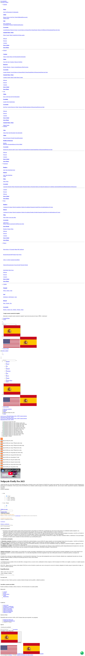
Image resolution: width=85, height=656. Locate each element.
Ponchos (62, 186)
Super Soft (10, 96)
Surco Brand (6, 226)
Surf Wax (5, 107)
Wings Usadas (6, 35)
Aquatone (12, 259)
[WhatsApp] (82, 653)
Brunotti (5, 254)
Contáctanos (3, 521)
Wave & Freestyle (7, 138)
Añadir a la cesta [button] (4, 509)
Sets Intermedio (19, 132)
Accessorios (5, 27)
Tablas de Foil (17, 62)
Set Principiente (8, 12)
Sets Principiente (11, 132)
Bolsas (4, 223)
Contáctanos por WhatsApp (9, 620)
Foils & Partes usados (20, 35)
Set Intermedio (15, 12)
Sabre (4, 270)
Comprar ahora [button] (4, 511)
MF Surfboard (21, 249)
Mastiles (15, 24)
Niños (4, 178)
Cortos (13, 170)
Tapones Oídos (22, 107)
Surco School (6, 45)
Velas (4, 130)
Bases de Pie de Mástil (17, 144)
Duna (17, 254)
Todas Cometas (6, 56)
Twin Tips (5, 62)
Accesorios (5, 184)
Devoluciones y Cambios (8, 607)
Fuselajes (11, 24)
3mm (7, 170)
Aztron (15, 259)
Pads (8, 101)
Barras (11, 56)
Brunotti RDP (10, 254)
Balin (18, 259)
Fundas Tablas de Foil (38, 29)
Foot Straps (31, 29)
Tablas (4, 14)
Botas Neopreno (15, 186)
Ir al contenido (4, 1)
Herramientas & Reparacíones (31, 107)
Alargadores (10, 144)
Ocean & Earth (17, 264)
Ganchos (26, 67)
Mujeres (5, 172)
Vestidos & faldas (34, 212)
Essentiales (5, 99)
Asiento (16, 67)
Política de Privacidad (8, 609)
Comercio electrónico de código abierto (25, 654)
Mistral (16, 249)
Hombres (5, 167)
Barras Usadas (20, 77)
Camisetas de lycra (48, 186)
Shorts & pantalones (17, 207)
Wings (4, 9)
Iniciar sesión (6, 348)
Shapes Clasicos (6, 17)
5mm (11, 170)
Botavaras (5, 144)
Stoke (9, 270)
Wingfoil (5, 410)
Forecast (5, 40)
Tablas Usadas (12, 35)
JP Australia (11, 249)
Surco (12, 270)
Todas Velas (5, 132)
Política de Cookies (7, 612)
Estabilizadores (20, 24)
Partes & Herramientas (48, 29)
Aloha (4, 259)
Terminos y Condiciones (8, 606)
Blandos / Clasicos (10, 67)
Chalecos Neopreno (31, 186)
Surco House (6, 47)
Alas (4, 12)
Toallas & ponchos (10, 223)
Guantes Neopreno (23, 186)
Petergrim (23, 264)
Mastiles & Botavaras (8, 140)
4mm (9, 170)
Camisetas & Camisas (7, 207)
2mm (4, 170)
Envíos (4, 593)
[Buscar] (16, 360)
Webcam (5, 38)
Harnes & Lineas (13, 29)
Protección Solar (56, 29)
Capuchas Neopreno (7, 186)
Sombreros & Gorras (48, 207)
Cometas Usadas (6, 77)
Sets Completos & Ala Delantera (7, 24)
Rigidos (4, 67)
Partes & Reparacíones (36, 72)
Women (9, 229)
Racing (16, 138)
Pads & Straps (25, 72)
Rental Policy (6, 596)
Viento (4, 595)
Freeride (12, 138)
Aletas (10, 101)
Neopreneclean (10, 264)
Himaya (5, 249)
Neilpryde (5, 264)
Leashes (5, 29)
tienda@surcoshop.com (8, 619)
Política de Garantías (7, 608)
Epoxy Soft (5, 96)
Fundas (29, 72)
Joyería (15, 223)
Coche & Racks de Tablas (12, 107)
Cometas (5, 54)
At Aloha (8, 259)
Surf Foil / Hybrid (14, 17)
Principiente (20, 138)
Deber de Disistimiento (8, 611)
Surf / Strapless (11, 62)
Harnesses (5, 64)
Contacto (5, 43)
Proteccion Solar (44, 72)
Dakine (14, 254)
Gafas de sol (5, 222)
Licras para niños (12, 217)
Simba (7, 270)
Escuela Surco (6, 594)
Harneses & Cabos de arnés (9, 149)
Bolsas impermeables (56, 186)
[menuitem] (5, 4)
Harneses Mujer (21, 67)
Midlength (20, 17)
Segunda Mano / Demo (8, 32)
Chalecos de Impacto (25, 29)
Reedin (26, 264)
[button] (14, 416)
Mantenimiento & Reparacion (70, 186)
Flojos (20, 254)
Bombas (8, 29)
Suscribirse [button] (15, 629)
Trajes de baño (41, 207)
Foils (4, 21)
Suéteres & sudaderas (25, 207)
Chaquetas (32, 207)
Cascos (19, 29)
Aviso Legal (6, 605)
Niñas (7, 181)
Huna (8, 249)
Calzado (36, 207)
